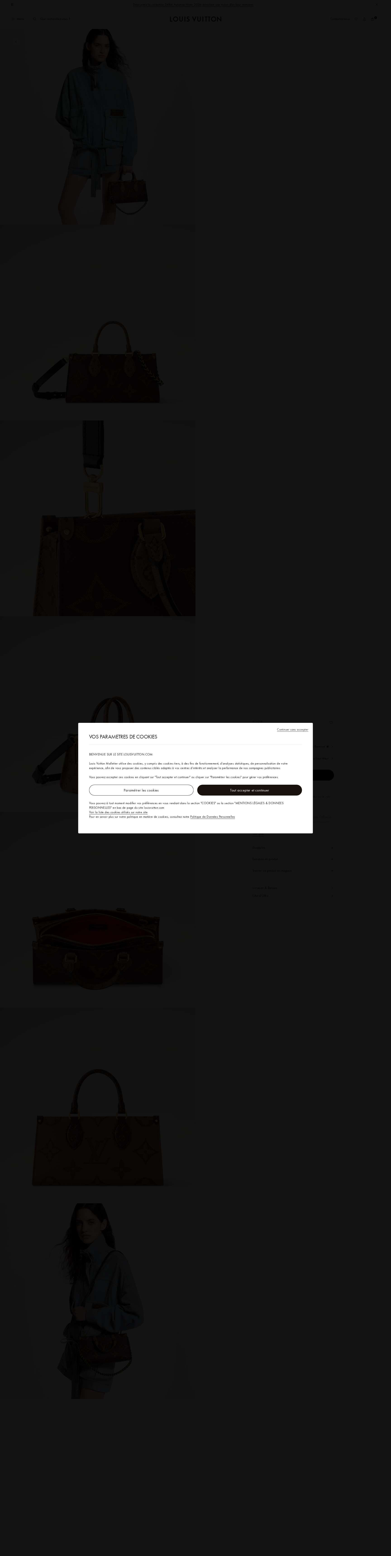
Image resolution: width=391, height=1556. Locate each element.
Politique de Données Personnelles (212, 817)
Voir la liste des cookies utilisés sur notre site (118, 812)
